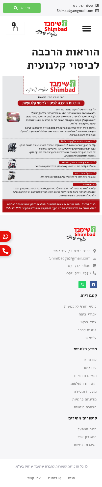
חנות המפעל (87, 429)
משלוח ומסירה (85, 391)
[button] (87, 28)
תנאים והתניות (85, 375)
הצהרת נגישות (85, 407)
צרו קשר (90, 367)
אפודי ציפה (88, 314)
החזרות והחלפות (84, 383)
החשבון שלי (87, 437)
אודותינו (90, 360)
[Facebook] (93, 284)
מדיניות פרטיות (84, 399)
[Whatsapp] (82, 284)
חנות (71, 478)
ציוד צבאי (88, 322)
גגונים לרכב (87, 330)
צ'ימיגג (91, 338)
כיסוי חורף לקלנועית (80, 306)
